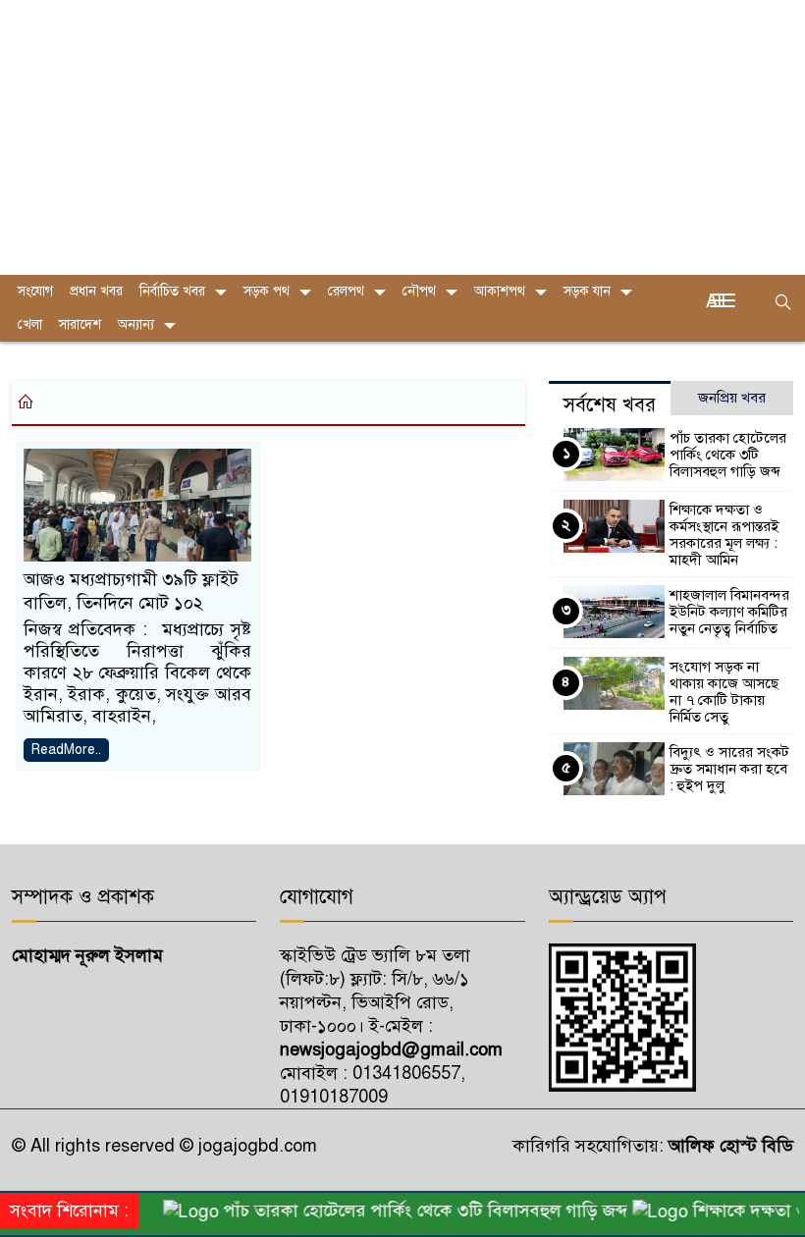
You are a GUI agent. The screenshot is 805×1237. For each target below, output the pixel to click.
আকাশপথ (499, 291)
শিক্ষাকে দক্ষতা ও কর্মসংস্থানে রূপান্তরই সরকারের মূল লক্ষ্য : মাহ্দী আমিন (724, 534)
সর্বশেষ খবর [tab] (610, 405)
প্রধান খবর (96, 291)
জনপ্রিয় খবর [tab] (732, 397)
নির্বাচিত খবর (172, 291)
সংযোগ (35, 291)
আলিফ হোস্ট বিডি (728, 1145)
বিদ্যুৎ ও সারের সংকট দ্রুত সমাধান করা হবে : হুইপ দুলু (729, 768)
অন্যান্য (136, 324)
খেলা (30, 324)
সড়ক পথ (266, 291)
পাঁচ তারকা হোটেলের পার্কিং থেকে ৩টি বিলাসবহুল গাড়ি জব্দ (728, 454)
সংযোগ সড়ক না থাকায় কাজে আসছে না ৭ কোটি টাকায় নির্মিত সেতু (724, 692)
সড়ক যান (587, 291)
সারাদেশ (80, 324)
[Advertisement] (402, 137)
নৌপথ (419, 291)
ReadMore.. (66, 749)
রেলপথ (346, 291)
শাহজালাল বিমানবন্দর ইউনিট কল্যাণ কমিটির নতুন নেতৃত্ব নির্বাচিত (729, 611)
